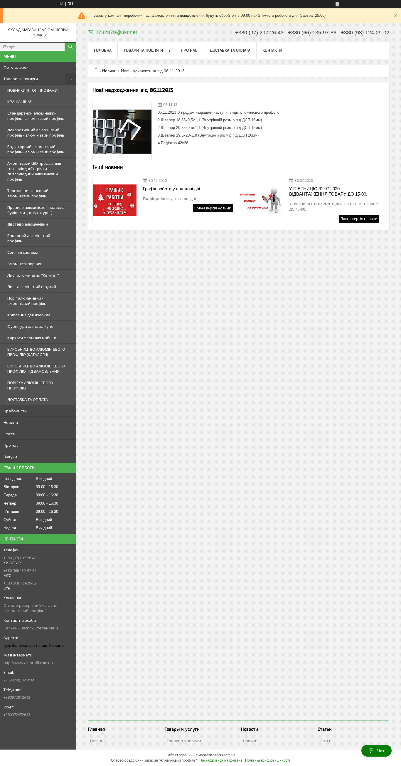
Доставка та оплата (230, 50)
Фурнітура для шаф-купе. (30, 326)
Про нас (11, 445)
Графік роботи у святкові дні (171, 188)
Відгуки (10, 456)
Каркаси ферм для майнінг (31, 337)
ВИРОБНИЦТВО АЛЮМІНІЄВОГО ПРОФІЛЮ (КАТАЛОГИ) (36, 352)
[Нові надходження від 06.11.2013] (122, 131)
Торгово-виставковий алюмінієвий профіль (27, 193)
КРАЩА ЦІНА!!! (20, 101)
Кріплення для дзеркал (28, 315)
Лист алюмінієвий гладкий (31, 286)
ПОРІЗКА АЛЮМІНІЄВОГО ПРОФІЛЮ (30, 385)
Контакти (272, 50)
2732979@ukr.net (19, 680)
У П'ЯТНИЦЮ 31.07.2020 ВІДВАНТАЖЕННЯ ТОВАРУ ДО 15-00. (328, 191)
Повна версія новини (212, 208)
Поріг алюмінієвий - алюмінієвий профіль (26, 300)
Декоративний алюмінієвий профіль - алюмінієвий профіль (35, 132)
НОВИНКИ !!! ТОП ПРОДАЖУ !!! (33, 90)
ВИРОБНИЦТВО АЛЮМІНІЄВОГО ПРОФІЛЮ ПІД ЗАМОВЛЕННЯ (36, 368)
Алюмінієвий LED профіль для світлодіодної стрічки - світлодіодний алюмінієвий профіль (34, 171)
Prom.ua (228, 755)
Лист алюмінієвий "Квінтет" (33, 275)
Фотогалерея (16, 67)
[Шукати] (70, 46)
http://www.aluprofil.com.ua (28, 662)
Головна (103, 50)
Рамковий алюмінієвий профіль (28, 238)
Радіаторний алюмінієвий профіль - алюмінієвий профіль (35, 149)
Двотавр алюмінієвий (27, 224)
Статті (9, 433)
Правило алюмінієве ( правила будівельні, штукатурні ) (36, 210)
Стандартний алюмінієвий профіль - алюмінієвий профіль (35, 115)
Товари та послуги (21, 78)
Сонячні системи (22, 252)
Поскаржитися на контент (220, 760)
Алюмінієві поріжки (25, 263)
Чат (381, 750)
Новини (11, 422)
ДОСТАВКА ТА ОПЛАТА (27, 399)
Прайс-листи (15, 411)
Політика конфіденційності (267, 760)
